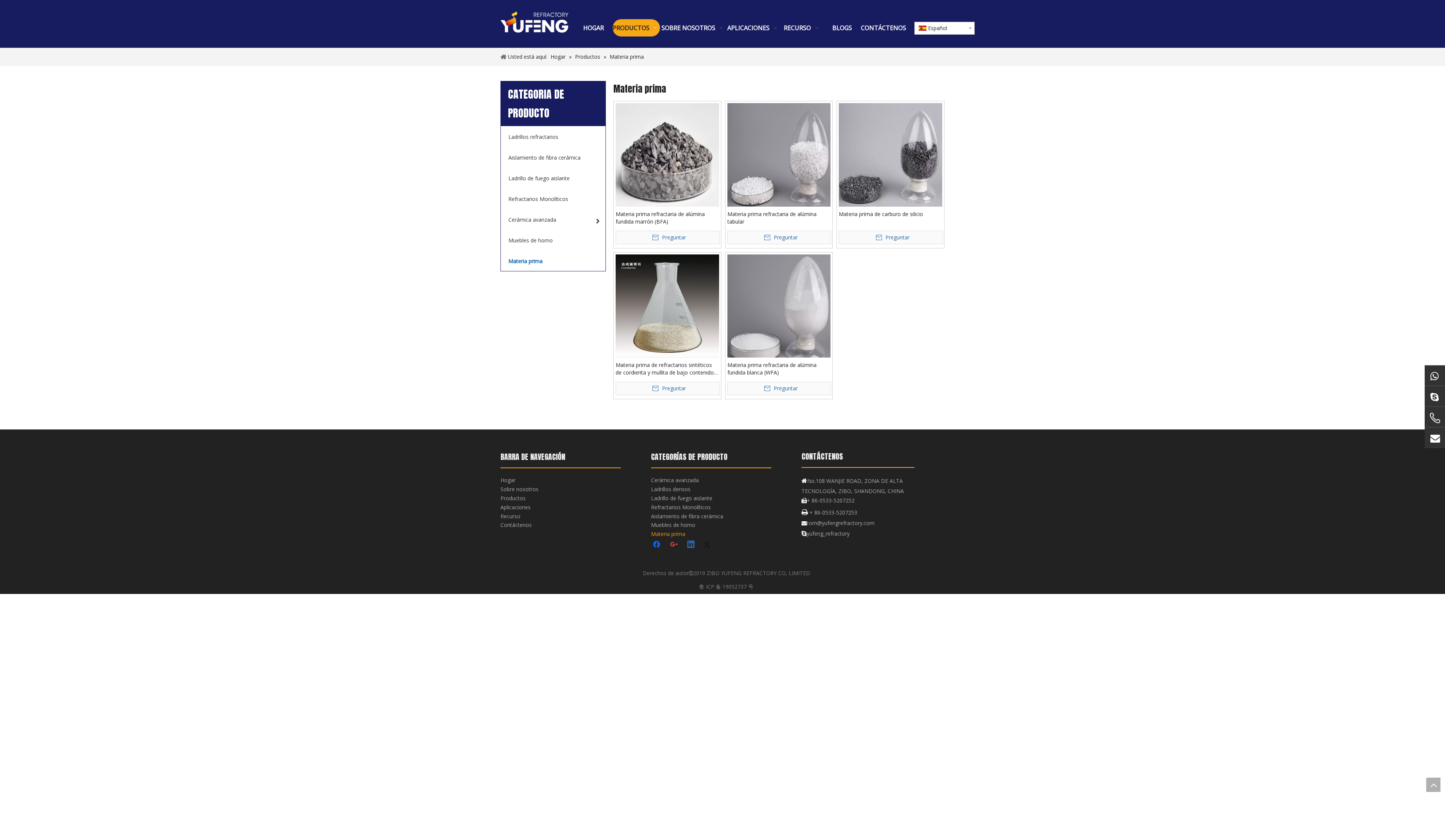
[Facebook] (657, 545)
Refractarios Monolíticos (681, 507)
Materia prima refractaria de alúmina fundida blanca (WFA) (772, 368)
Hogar (508, 480)
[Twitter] (708, 545)
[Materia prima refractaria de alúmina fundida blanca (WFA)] (779, 305)
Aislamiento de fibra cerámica (687, 516)
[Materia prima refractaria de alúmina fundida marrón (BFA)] (667, 154)
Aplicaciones (515, 507)
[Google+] (674, 545)
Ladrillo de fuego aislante (681, 498)
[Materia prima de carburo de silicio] (890, 154)
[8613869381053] (1435, 375)
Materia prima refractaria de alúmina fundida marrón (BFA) (660, 217)
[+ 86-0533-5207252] (1435, 418)
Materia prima (668, 533)
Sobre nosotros (519, 489)
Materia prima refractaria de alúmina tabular (772, 217)
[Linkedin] (691, 545)
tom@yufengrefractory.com (841, 523)
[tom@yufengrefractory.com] (1435, 437)
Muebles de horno (673, 524)
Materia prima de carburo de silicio (881, 214)
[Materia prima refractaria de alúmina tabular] (779, 154)
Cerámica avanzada (675, 480)
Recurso (510, 516)
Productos (513, 498)
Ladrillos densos (671, 489)
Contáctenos (516, 524)
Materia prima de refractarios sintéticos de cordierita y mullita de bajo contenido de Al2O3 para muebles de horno (665, 368)
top (1433, 785)
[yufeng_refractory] (1435, 396)
